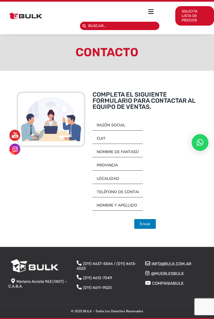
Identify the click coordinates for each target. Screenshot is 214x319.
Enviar (145, 224)
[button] (200, 142)
